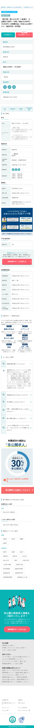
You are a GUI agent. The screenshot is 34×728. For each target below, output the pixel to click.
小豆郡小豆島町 (7, 564)
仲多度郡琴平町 (19, 573)
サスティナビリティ (23, 710)
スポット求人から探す (9, 650)
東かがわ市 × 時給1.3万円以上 (11, 525)
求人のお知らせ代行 (8, 679)
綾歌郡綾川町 (6, 573)
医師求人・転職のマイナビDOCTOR (11, 7)
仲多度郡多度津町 (7, 577)
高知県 (5, 543)
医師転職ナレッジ (8, 672)
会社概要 (4, 700)
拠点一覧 (23, 661)
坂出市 (21, 552)
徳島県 (5, 539)
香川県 (13, 539)
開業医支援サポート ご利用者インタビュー (16, 681)
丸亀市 (13, 552)
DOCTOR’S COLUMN (20, 670)
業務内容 (12, 109)
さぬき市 (24, 556)
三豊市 (15, 560)
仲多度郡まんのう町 (22, 577)
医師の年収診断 (22, 677)
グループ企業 (21, 707)
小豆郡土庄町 (25, 560)
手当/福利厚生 (29, 108)
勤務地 (21, 109)
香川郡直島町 (6, 568)
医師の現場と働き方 (22, 672)
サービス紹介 (6, 656)
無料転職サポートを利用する (17, 261)
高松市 (5, 552)
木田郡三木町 (19, 564)
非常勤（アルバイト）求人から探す (13, 647)
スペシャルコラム (8, 675)
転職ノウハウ (6, 670)
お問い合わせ (21, 703)
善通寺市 (5, 556)
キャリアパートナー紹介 (10, 661)
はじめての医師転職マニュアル (12, 659)
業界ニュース (20, 675)
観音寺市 (15, 556)
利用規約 (20, 700)
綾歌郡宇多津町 (19, 568)
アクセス (4, 710)
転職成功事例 (6, 663)
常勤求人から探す (8, 645)
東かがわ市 (6, 560)
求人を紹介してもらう (24, 34)
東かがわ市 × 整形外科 (9, 512)
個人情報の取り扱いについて (8, 703)
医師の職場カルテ (22, 679)
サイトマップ (5, 707)
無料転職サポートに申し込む (17, 629)
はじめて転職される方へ (20, 656)
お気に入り (9, 34)
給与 (5, 109)
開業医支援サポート (8, 677)
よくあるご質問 (18, 663)
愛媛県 (21, 539)
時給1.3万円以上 (5, 15)
